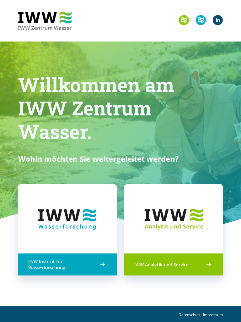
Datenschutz (190, 314)
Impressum (213, 314)
